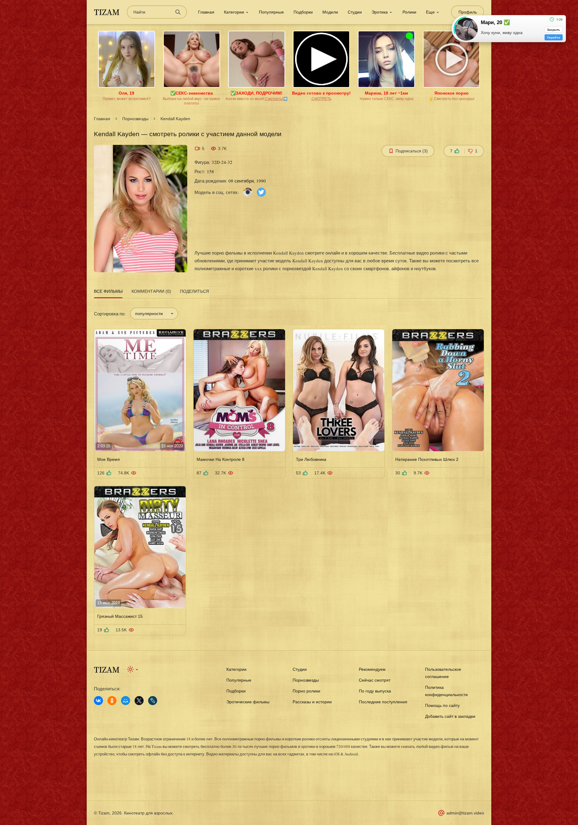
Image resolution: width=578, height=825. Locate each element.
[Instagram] (247, 191)
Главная (206, 12)
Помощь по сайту (442, 705)
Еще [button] (430, 12)
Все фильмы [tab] (108, 291)
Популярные (271, 12)
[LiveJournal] (152, 700)
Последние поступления (383, 701)
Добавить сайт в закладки (450, 716)
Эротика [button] (379, 12)
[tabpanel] (289, 468)
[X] (139, 700)
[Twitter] (261, 191)
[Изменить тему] (133, 669)
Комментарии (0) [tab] (151, 291)
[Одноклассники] (112, 700)
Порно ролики (306, 691)
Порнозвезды (135, 118)
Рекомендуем (372, 669)
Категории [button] (234, 12)
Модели (330, 12)
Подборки (303, 12)
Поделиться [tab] (194, 291)
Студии (355, 12)
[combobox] (154, 314)
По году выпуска (375, 691)
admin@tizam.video (465, 813)
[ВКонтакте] (98, 700)
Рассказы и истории (312, 701)
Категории (236, 669)
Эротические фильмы (247, 701)
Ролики (409, 12)
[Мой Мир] (125, 700)
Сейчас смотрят (374, 680)
